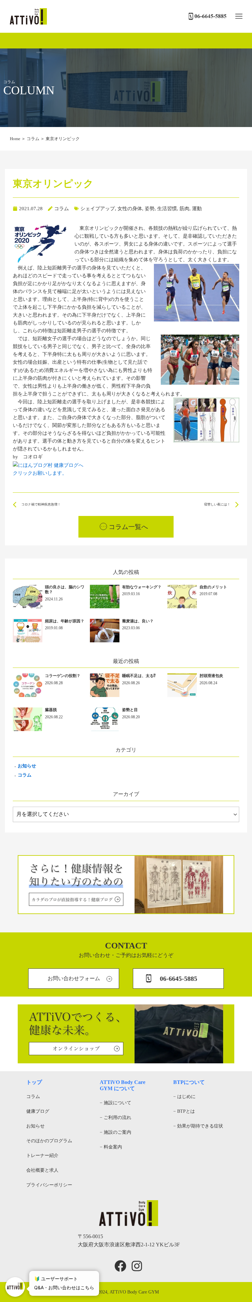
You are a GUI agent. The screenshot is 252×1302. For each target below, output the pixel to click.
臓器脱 (51, 709)
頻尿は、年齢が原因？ (64, 621)
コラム (33, 138)
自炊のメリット (213, 587)
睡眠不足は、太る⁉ (139, 675)
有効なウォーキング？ (141, 587)
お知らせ (27, 765)
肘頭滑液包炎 (211, 675)
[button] (238, 16)
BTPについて (189, 1082)
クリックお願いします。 (40, 473)
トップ (34, 1082)
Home (15, 138)
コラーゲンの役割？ (62, 675)
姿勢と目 (130, 709)
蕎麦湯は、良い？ (138, 621)
